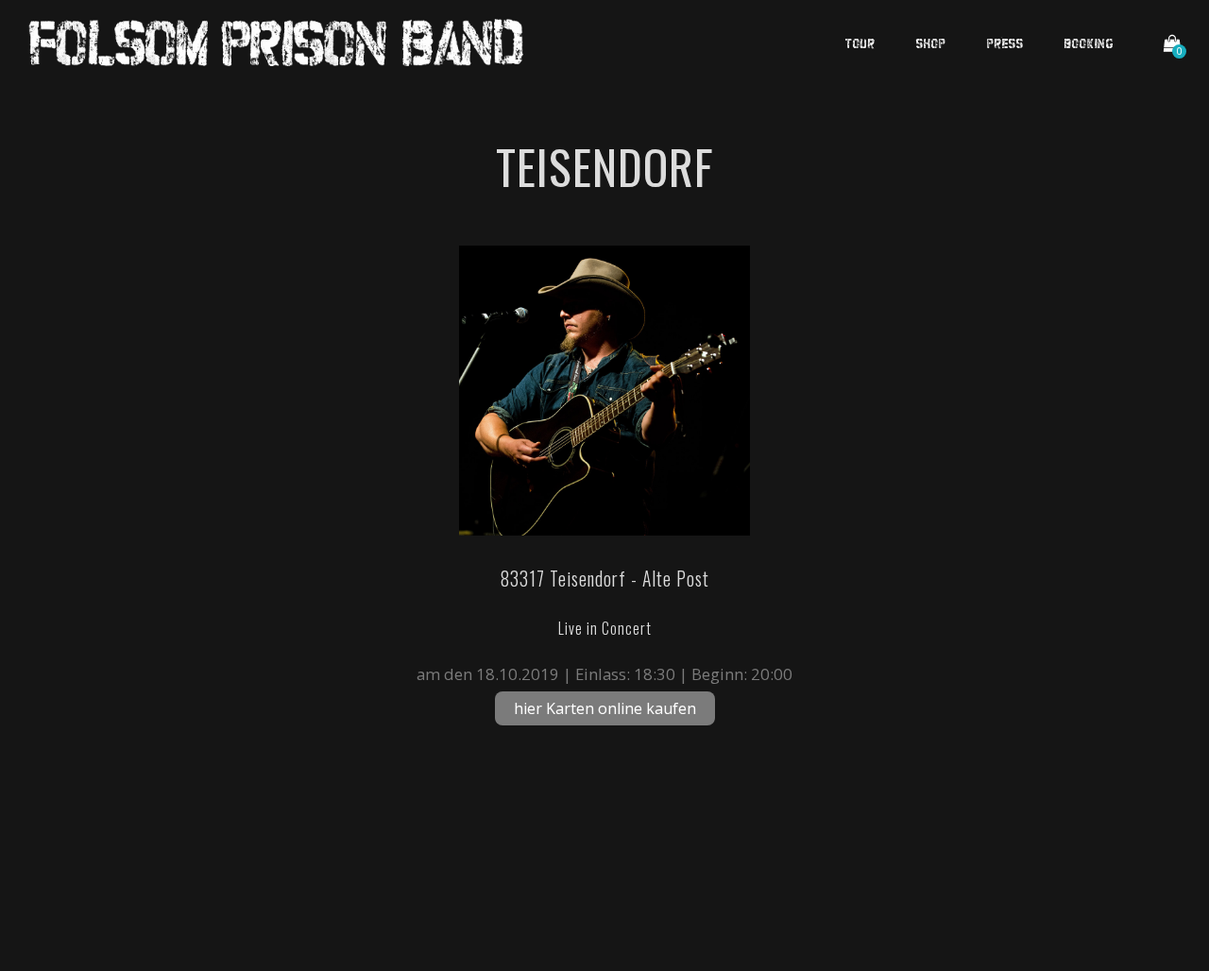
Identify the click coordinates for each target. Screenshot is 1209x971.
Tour (860, 42)
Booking (1089, 42)
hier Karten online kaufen (605, 708)
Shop (931, 42)
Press (1005, 42)
